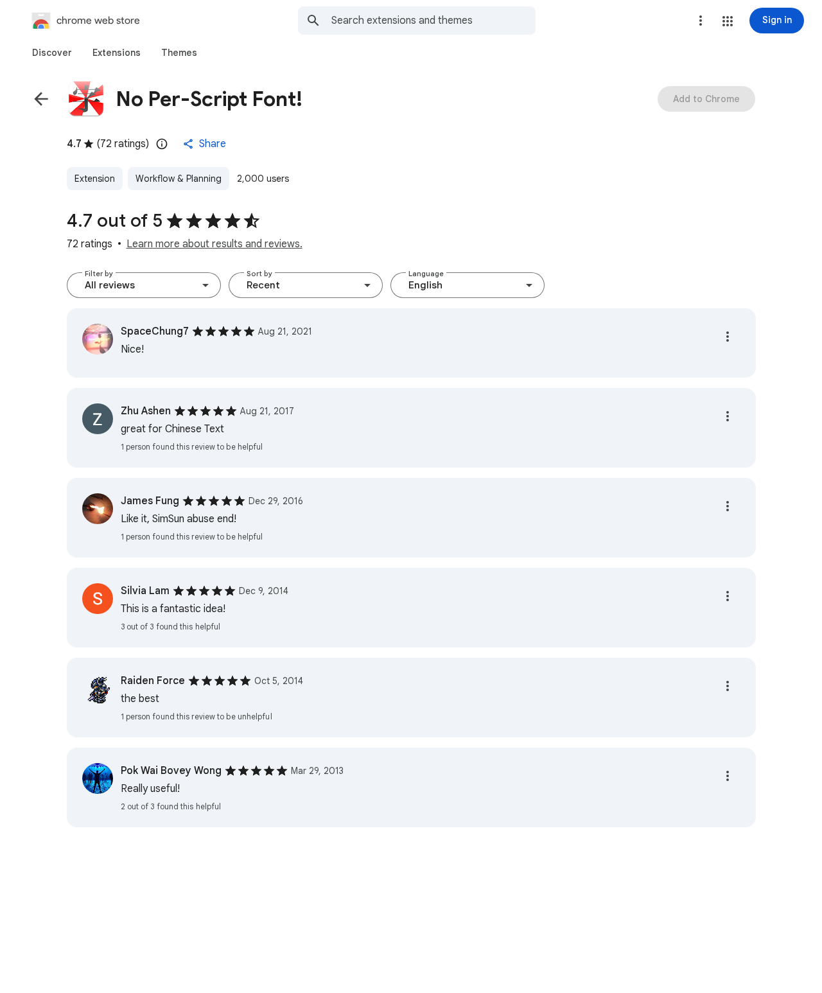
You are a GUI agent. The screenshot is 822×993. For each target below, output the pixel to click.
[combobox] (433, 20)
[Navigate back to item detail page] (41, 98)
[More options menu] (700, 20)
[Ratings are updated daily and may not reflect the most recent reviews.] (162, 144)
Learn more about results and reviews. (214, 244)
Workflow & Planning (179, 178)
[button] (727, 21)
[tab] (52, 52)
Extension (94, 178)
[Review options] (727, 336)
